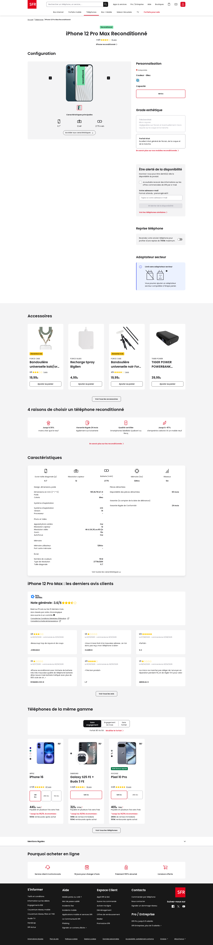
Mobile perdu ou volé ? (72, 897)
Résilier (100, 919)
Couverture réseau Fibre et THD (41, 914)
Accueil (30, 20)
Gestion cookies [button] (90, 939)
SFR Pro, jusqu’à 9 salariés (142, 921)
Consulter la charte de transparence (44, 621)
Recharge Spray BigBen (82, 364)
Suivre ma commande (106, 901)
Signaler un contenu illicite (73, 928)
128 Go (35, 796)
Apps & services (120, 4)
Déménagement (104, 910)
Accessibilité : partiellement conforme (140, 939)
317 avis (48, 787)
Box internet (58, 12)
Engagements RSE (35, 905)
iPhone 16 (36, 777)
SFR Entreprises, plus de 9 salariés (146, 925)
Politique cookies (71, 939)
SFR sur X (178, 906)
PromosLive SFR (103, 923)
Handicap (32, 923)
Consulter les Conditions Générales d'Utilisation (48, 618)
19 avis (89, 787)
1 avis (45, 372)
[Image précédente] (50, 77)
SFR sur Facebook (173, 906)
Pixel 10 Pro (119, 777)
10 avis (128, 787)
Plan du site (54, 939)
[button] (167, 271)
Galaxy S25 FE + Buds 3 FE (82, 779)
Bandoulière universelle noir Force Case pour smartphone (127, 364)
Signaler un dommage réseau (144, 906)
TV (138, 12)
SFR (180, 892)
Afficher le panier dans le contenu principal (169, 4)
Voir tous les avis (106, 694)
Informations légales (35, 939)
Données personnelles (111, 939)
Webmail (176, 4)
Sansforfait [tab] (125, 724)
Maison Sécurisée (124, 12)
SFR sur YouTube (183, 906)
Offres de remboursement (108, 914)
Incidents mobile (69, 910)
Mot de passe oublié (71, 901)
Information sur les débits (39, 901)
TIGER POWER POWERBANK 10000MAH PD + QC (166, 364)
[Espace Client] (182, 4)
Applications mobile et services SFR (77, 914)
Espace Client (183, 4)
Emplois (163, 939)
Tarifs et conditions (36, 896)
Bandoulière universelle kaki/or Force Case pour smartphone (43, 364)
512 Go (56, 796)
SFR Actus (32, 927)
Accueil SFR (32, 4)
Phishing (65, 923)
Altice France (179, 939)
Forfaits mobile (75, 12)
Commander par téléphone (143, 897)
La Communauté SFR (71, 919)
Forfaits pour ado (152, 12)
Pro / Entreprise (137, 4)
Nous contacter (138, 901)
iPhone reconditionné (105, 44)
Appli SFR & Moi (103, 897)
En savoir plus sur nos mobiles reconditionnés (156, 150)
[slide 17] (79, 107)
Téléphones (91, 12)
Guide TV (31, 918)
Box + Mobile (106, 12)
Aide (149, 4)
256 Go (46, 796)
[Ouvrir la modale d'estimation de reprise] (180, 239)
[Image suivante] (108, 77)
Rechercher (105, 4)
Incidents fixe (68, 906)
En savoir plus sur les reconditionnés (105, 444)
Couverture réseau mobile (39, 910)
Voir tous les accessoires (106, 399)
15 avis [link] (114, 40)
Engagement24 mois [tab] (111, 724)
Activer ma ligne (104, 906)
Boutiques (159, 4)
